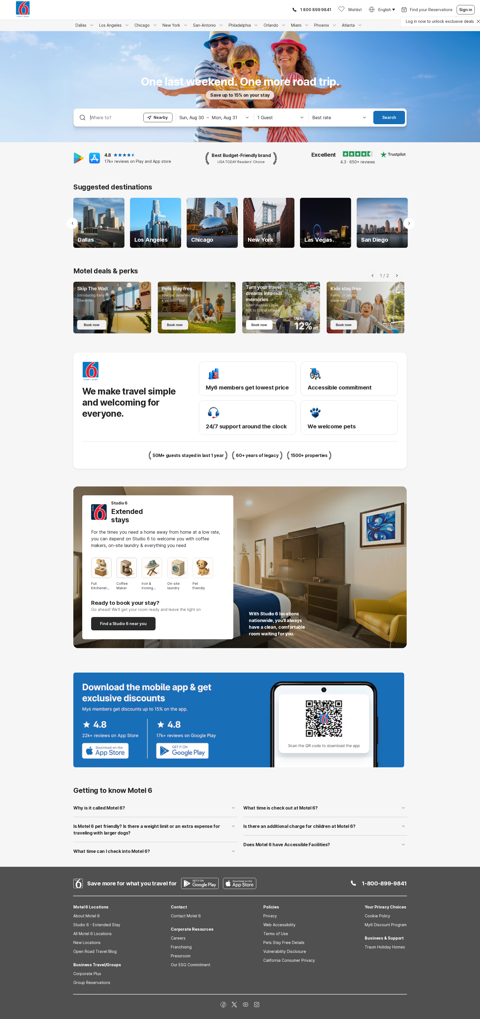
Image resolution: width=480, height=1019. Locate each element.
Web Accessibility (279, 924)
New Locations (87, 942)
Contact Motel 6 (186, 915)
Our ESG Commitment (190, 964)
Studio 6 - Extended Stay (96, 924)
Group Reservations (91, 982)
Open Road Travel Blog (95, 951)
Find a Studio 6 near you (123, 623)
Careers (178, 938)
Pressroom (181, 955)
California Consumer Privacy (289, 960)
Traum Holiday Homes (385, 947)
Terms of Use (275, 933)
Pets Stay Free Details (283, 942)
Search (389, 117)
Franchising (181, 947)
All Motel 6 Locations (92, 933)
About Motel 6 (86, 915)
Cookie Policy (377, 915)
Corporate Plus (87, 973)
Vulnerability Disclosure (284, 951)
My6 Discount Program (386, 924)
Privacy (270, 915)
